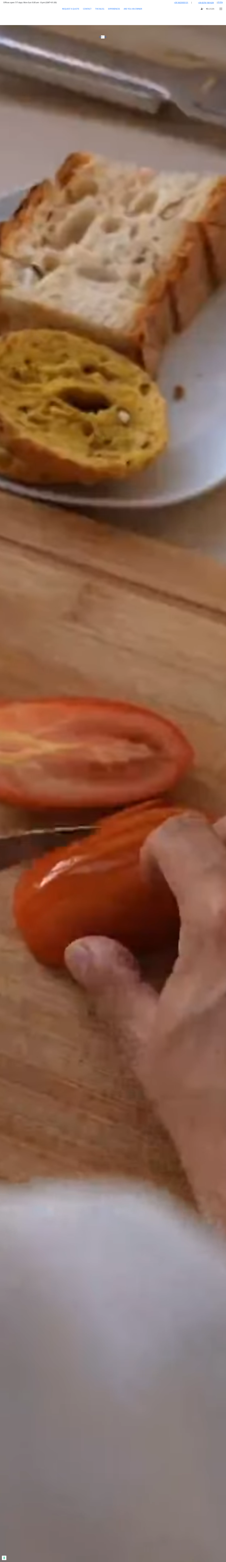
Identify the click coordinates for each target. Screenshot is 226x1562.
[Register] (202, 8)
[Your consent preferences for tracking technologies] (4, 1558)
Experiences (114, 9)
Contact (87, 9)
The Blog (99, 9)
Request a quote (70, 9)
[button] (221, 9)
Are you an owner (133, 9)
